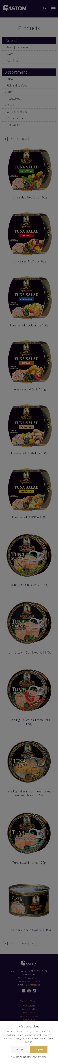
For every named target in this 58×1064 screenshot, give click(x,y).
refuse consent (27, 1056)
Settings (19, 1049)
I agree (39, 1049)
